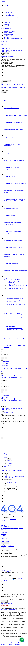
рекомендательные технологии (9, 609)
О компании (7, 22)
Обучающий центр (6, 526)
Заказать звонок (5, 53)
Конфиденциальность (6, 603)
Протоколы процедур (9, 15)
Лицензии (6, 24)
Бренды (3, 525)
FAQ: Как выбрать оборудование (13, 17)
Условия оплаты (8, 32)
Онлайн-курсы (7, 14)
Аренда (6, 5)
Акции (2, 523)
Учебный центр (8, 12)
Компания (3, 529)
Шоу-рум (6, 25)
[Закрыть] (2, 438)
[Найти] (6, 358)
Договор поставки (9, 35)
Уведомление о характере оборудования (12, 528)
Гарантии (6, 37)
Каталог (3, 520)
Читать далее (13, 626)
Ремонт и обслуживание (10, 7)
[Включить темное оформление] (2, 83)
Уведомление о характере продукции (14, 38)
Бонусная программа (9, 31)
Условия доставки (8, 34)
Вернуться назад (5, 519)
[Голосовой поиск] (2, 358)
